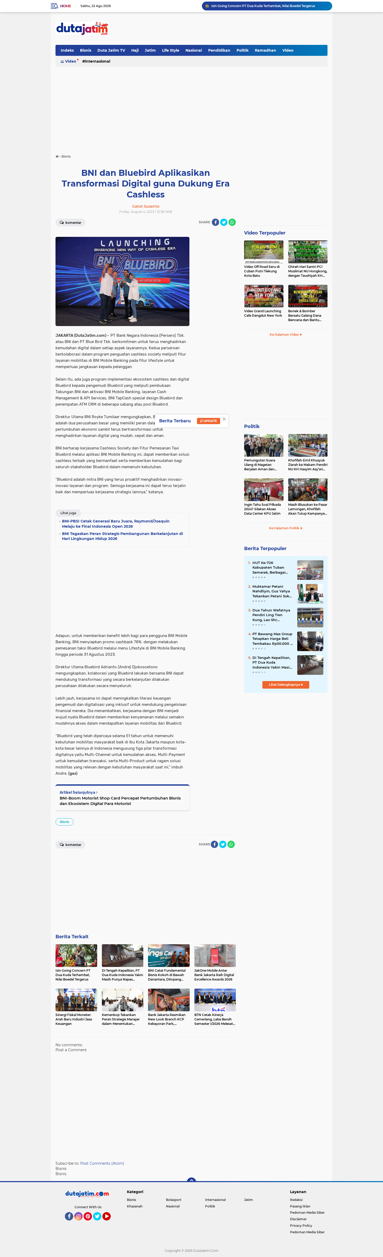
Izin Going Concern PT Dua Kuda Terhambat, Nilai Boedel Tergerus (263, 6)
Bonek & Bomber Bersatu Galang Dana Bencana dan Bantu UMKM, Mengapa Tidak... (307, 315)
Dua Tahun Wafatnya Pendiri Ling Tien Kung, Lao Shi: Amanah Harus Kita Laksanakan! (271, 615)
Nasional (194, 50)
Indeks (67, 50)
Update (210, 421)
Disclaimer (298, 1219)
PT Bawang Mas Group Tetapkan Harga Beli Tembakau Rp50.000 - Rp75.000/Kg (272, 639)
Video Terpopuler (265, 233)
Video (287, 50)
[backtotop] (191, 1182)
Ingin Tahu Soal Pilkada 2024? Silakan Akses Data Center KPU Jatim (262, 509)
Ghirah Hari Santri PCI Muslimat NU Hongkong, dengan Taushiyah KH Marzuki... (307, 271)
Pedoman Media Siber (307, 1212)
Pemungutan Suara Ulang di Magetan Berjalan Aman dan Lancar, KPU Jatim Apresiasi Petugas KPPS (263, 464)
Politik (243, 50)
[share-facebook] (215, 222)
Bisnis (85, 50)
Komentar (73, 223)
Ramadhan (265, 50)
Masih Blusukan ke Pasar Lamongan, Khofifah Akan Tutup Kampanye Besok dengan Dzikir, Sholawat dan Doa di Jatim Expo (307, 509)
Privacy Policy (301, 1226)
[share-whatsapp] (232, 222)
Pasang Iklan (300, 1206)
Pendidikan (219, 50)
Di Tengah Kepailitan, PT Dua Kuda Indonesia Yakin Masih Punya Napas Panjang (272, 662)
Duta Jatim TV (111, 50)
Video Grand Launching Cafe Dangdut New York (263, 313)
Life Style (170, 50)
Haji (135, 50)
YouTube (110, 1222)
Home (65, 6)
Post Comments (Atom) (102, 1163)
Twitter (99, 1222)
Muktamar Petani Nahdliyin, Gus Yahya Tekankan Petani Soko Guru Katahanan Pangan (271, 591)
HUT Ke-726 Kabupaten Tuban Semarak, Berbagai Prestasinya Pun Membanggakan (269, 568)
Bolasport (173, 1200)
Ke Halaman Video (285, 334)
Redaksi (296, 1200)
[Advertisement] (233, 28)
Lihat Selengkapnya (285, 685)
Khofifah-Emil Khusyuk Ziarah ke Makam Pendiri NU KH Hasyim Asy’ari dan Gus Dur (308, 464)
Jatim (150, 50)
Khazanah (135, 1206)
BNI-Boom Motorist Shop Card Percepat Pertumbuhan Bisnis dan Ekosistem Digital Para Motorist (120, 801)
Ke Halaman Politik (284, 528)
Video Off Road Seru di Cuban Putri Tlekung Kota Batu (262, 271)
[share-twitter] (223, 222)
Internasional (97, 61)
